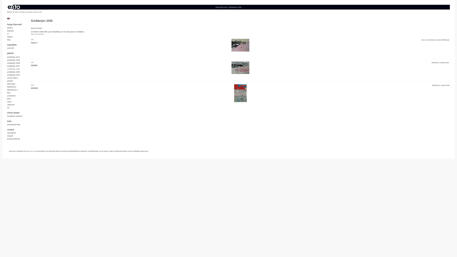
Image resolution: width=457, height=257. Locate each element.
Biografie (10, 31)
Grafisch (10, 81)
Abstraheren (11, 87)
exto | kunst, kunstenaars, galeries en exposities (14, 7)
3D (8, 107)
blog (8, 39)
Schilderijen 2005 (13, 72)
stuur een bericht (37, 34)
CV (8, 33)
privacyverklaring (13, 139)
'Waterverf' (11, 104)
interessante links (13, 124)
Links (9, 121)
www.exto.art (31, 151)
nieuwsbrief (11, 133)
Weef (9, 98)
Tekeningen (11, 84)
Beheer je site (12, 12)
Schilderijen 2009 (13, 60)
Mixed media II (12, 78)
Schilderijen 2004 (13, 75)
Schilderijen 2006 (13, 69)
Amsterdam (11, 95)
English (8, 18)
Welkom (10, 28)
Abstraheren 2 (12, 90)
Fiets (8, 92)
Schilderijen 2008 (13, 63)
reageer (10, 136)
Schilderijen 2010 (13, 57)
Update (9, 36)
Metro (9, 101)
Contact (10, 129)
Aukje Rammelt (221, 7)
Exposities (12, 44)
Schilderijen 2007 (13, 66)
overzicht (10, 48)
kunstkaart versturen (15, 116)
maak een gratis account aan (31, 12)
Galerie (10, 53)
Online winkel (13, 112)
